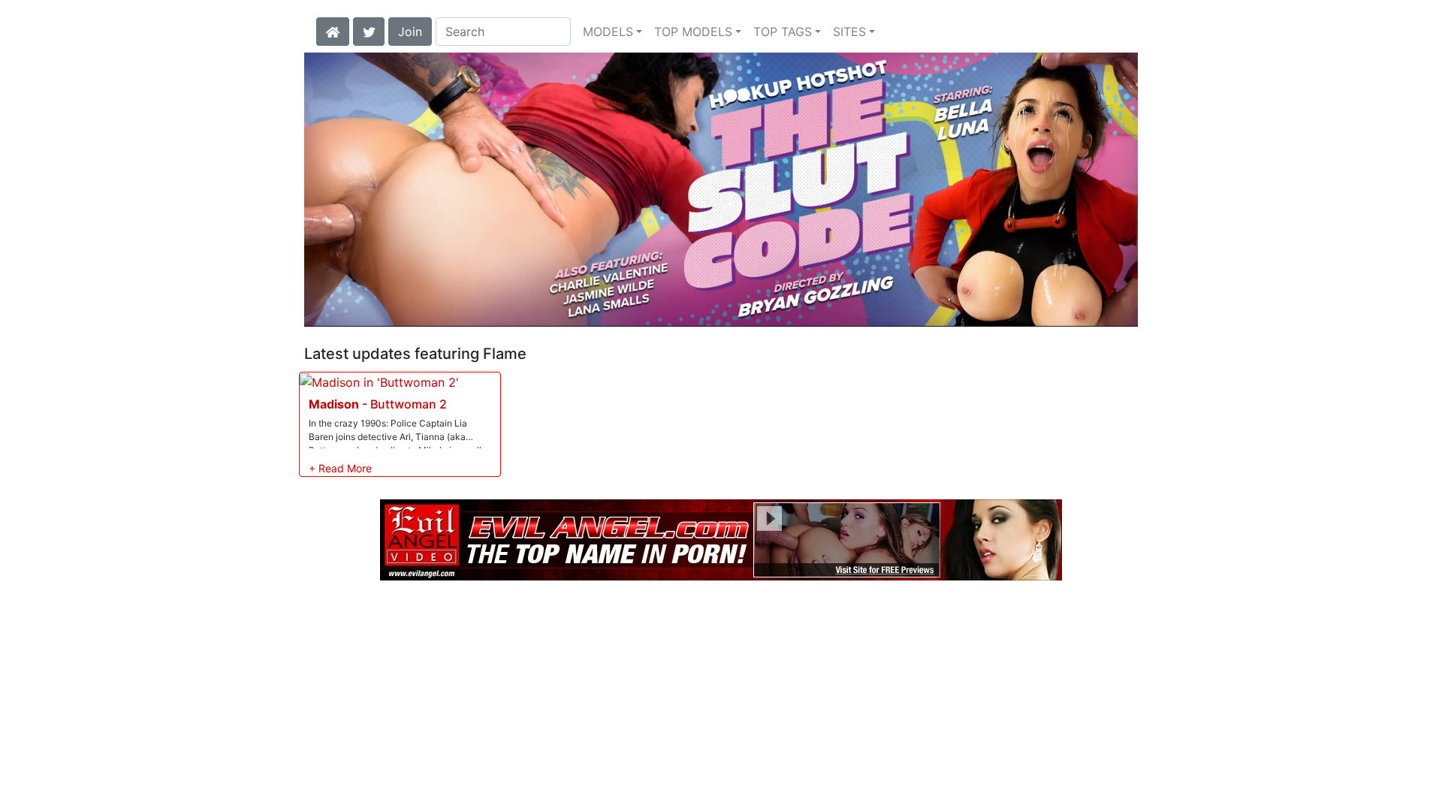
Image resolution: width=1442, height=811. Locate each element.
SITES (849, 31)
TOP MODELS (693, 31)
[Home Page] (332, 30)
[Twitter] (369, 30)
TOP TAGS (782, 31)
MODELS (608, 31)
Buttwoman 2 (408, 404)
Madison (334, 404)
